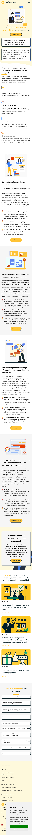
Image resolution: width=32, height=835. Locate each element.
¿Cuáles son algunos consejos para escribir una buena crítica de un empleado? (16, 741)
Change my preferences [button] (19, 829)
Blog (2, 780)
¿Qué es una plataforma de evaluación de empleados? (16, 696)
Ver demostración (16, 520)
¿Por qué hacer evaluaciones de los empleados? (16, 753)
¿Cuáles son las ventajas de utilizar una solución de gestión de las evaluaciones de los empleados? (16, 710)
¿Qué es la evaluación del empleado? (16, 723)
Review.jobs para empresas (8, 787)
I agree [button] (19, 826)
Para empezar (16, 329)
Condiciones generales (7, 772)
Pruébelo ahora (16, 34)
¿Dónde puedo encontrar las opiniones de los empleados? (16, 747)
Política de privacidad (7, 775)
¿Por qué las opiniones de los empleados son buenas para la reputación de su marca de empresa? (16, 734)
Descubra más (16, 560)
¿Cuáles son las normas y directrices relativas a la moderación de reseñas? (16, 703)
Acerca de (4, 769)
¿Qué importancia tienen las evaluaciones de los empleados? (16, 728)
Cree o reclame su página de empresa (11, 790)
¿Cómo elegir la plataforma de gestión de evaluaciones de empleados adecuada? (16, 717)
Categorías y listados (7, 800)
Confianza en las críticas (7, 777)
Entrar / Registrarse (6, 797)
